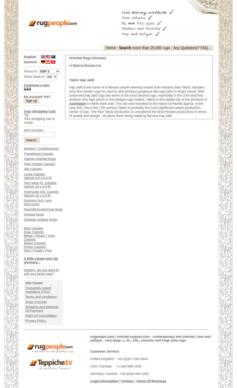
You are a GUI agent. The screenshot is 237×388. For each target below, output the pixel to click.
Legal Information (104, 381)
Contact (127, 381)
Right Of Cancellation (41, 316)
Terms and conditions (41, 297)
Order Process (36, 302)
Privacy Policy (35, 321)
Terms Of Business (151, 381)
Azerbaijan (77, 103)
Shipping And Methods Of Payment (42, 309)
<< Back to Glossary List (85, 65)
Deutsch (30, 62)
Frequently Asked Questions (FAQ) (38, 290)
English (30, 57)
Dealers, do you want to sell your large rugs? (41, 272)
